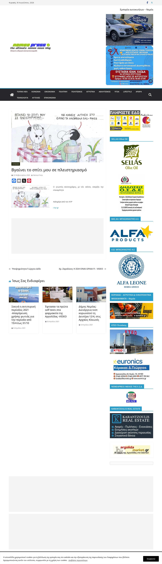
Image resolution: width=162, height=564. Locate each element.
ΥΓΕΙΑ (117, 91)
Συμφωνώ (151, 559)
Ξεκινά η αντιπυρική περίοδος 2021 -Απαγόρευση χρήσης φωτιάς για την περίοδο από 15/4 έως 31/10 (23, 315)
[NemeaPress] (12, 95)
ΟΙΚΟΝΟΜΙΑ (49, 91)
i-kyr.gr (56, 207)
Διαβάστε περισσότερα (77, 560)
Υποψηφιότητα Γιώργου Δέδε (26, 268)
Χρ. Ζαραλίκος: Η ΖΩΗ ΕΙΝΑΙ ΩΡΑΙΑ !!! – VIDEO (81, 268)
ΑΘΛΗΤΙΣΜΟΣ (104, 91)
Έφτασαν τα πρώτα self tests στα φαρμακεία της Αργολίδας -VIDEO (56, 311)
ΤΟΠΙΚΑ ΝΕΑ (22, 91)
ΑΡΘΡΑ (139, 91)
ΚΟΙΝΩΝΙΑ (36, 91)
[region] (81, 558)
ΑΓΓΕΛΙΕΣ (36, 97)
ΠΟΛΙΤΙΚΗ (63, 91)
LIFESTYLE (127, 91)
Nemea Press (38, 175)
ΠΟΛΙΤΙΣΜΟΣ (76, 91)
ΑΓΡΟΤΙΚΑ (90, 91)
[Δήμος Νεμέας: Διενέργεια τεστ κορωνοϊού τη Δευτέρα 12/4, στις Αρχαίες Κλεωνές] (91, 288)
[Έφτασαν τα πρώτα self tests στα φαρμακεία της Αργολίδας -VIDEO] (57, 288)
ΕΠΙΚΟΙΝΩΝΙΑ (50, 97)
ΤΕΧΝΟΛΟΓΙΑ (22, 97)
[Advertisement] (57, 236)
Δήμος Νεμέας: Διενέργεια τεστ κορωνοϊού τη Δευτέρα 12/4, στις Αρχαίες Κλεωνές (90, 313)
